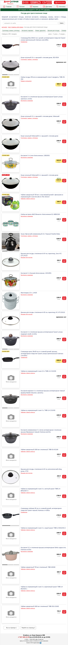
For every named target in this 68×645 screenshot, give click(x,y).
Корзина (35, 6)
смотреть (47, 9)
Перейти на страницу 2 (28, 627)
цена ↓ (56, 34)
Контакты (62, 6)
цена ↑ (50, 34)
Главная (8, 6)
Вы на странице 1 (11, 627)
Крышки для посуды (53, 30)
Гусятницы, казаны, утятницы (10, 30)
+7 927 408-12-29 (23, 637)
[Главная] (11, 2)
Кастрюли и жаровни (27, 100)
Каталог (22, 6)
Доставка (49, 6)
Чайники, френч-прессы (28, 198)
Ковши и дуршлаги (26, 81)
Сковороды (24, 41)
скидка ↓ (63, 34)
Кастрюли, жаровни (27, 30)
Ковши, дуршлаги (40, 30)
